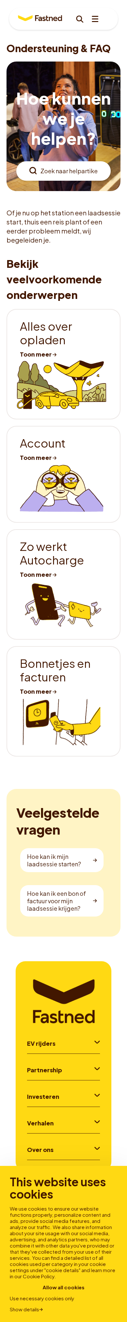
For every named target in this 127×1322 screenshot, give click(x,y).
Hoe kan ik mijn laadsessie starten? (54, 860)
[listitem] (63, 364)
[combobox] (63, 171)
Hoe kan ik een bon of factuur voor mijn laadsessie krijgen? (56, 901)
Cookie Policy (38, 1276)
